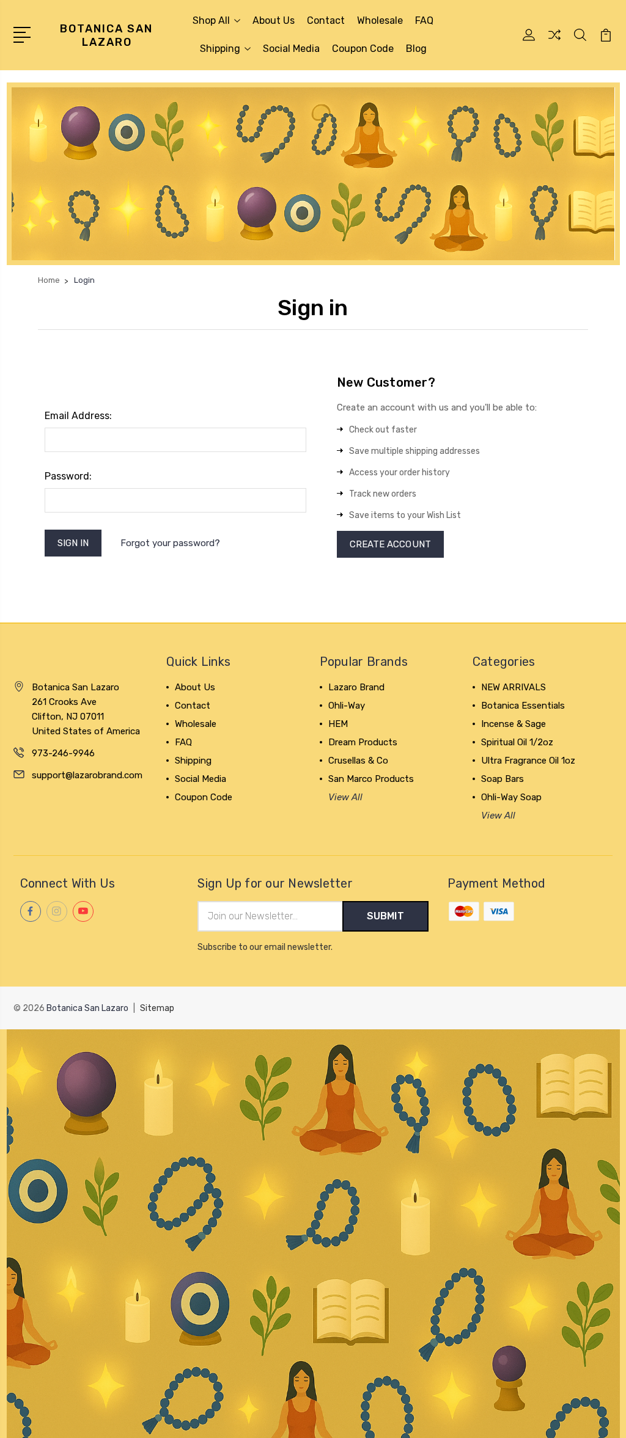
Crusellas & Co (358, 760)
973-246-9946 (63, 753)
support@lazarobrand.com (87, 775)
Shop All (211, 20)
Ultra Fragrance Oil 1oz (528, 760)
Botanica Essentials (523, 705)
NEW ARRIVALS (513, 687)
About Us (273, 20)
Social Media (291, 48)
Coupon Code (363, 48)
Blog (416, 48)
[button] (313, 173)
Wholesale (380, 20)
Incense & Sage (513, 723)
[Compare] (554, 42)
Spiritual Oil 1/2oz (517, 742)
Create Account (390, 544)
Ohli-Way (346, 705)
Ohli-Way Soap (511, 797)
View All (345, 797)
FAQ (424, 20)
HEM (338, 723)
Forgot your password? (170, 543)
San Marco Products (371, 778)
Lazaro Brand (356, 687)
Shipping (220, 48)
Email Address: (78, 416)
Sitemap (157, 1008)
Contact (326, 20)
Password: (68, 476)
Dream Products (362, 742)
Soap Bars (502, 778)
